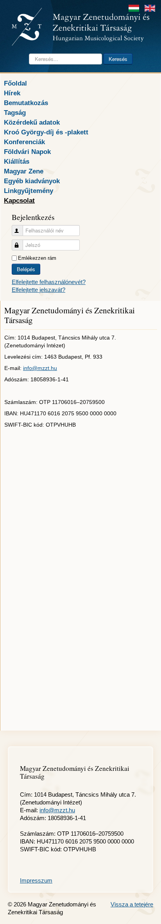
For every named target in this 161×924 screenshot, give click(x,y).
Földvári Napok (27, 151)
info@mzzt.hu (40, 368)
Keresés (118, 59)
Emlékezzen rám (37, 258)
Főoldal (15, 83)
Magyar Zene (23, 171)
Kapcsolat (19, 200)
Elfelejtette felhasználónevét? (49, 282)
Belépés (26, 269)
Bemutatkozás (26, 102)
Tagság (15, 112)
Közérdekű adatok (32, 122)
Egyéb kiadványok (32, 180)
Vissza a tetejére (132, 904)
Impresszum (36, 880)
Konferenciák (24, 141)
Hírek (12, 93)
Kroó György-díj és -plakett (46, 132)
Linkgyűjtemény (28, 190)
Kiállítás (16, 161)
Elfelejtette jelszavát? (38, 289)
